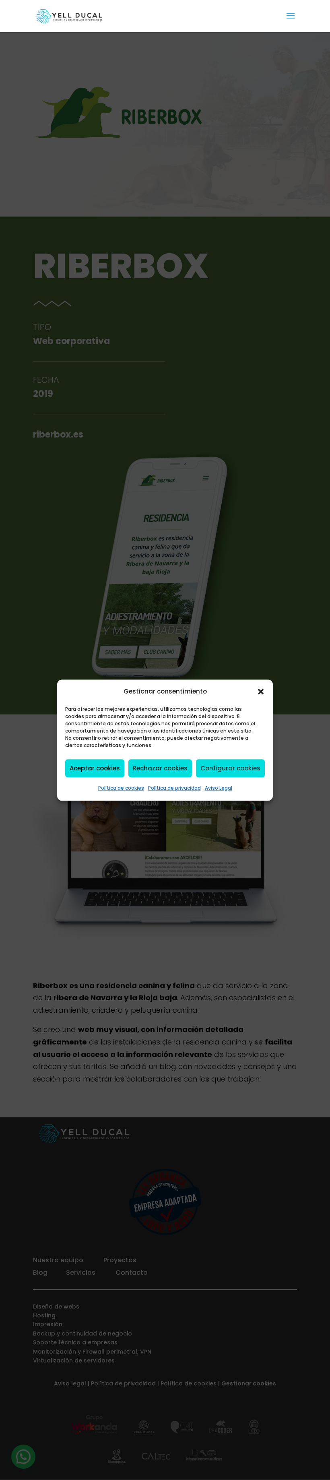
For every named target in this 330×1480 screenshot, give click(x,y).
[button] (261, 691)
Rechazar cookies (160, 768)
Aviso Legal (218, 788)
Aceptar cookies (95, 768)
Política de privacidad (174, 788)
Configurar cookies (230, 768)
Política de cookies (121, 788)
